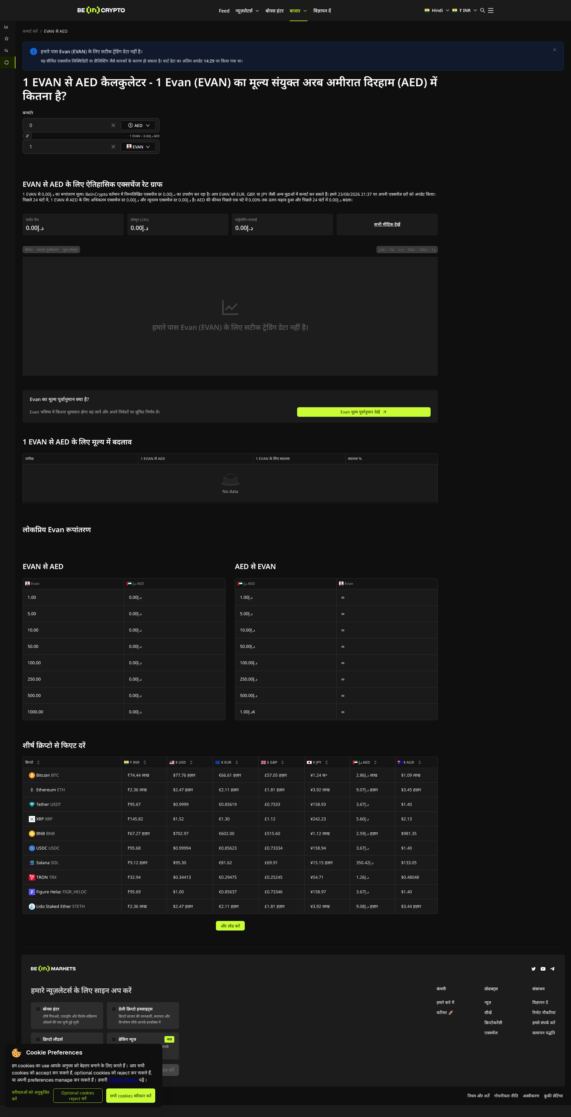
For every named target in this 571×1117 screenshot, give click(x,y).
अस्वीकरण (531, 1096)
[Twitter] (534, 969)
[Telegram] (553, 969)
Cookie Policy (123, 1080)
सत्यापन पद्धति (543, 1032)
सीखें (488, 1012)
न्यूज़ (487, 1002)
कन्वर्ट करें (30, 31)
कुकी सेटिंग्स (553, 1096)
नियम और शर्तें (479, 1096)
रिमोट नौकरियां (544, 1012)
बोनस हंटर (275, 10)
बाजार (295, 10)
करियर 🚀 (445, 1012)
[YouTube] (543, 969)
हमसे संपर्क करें (543, 1022)
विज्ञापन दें (322, 10)
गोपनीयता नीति (506, 1096)
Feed (224, 10)
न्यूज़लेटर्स (244, 10)
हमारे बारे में (445, 1002)
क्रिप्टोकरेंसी (493, 1022)
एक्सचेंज (491, 1032)
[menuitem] (7, 27)
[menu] (7, 44)
